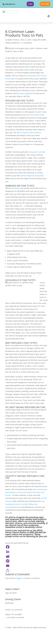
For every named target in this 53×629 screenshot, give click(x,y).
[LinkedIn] (26, 551)
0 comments (27, 43)
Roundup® (15, 188)
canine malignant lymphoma (32, 175)
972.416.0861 (16, 614)
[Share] (26, 570)
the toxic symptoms (24, 93)
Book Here (9, 603)
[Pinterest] (26, 561)
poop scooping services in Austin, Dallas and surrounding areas (25, 504)
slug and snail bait (37, 152)
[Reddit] (26, 556)
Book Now (45, 4)
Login (30, 4)
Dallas (7, 4)
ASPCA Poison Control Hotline (29, 132)
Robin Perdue (13, 40)
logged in (20, 578)
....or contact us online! (14, 617)
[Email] (26, 565)
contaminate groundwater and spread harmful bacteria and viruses (26, 492)
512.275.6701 (17, 610)
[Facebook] (26, 547)
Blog (35, 40)
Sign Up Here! (11, 593)
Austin (13, 4)
